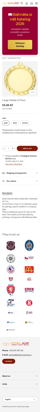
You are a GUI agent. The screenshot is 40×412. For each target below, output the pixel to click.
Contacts (8, 361)
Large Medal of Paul (14, 58)
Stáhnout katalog (20, 44)
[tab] (7, 193)
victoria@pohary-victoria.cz (20, 355)
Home (4, 58)
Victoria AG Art (11, 406)
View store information (13, 164)
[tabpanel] (20, 207)
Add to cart (27, 148)
